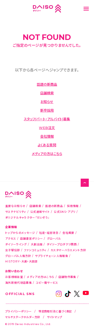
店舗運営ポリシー (31, 238)
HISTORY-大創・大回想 (21, 261)
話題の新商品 (47, 84)
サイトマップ (54, 317)
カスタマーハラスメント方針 (68, 250)
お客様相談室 (14, 277)
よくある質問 (47, 144)
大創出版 (37, 244)
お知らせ (46, 101)
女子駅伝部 (12, 250)
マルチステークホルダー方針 (22, 317)
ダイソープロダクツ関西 (62, 244)
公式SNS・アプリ (64, 212)
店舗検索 (47, 92)
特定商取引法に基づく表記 (55, 311)
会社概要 (68, 233)
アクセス (10, 238)
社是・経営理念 (48, 233)
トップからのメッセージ (20, 233)
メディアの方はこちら (47, 153)
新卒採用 (47, 110)
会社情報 (47, 136)
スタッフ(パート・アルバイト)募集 (47, 118)
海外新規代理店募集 (18, 283)
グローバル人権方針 (18, 256)
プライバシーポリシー (18, 311)
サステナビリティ (15, 212)
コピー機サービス (47, 283)
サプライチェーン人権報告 (51, 256)
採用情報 (73, 206)
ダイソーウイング (16, 244)
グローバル (54, 238)
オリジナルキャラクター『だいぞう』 (27, 217)
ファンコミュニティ (35, 250)
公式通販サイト (40, 212)
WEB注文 (47, 127)
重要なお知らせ (15, 206)
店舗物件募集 (67, 277)
